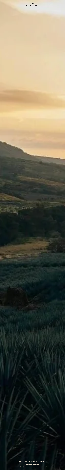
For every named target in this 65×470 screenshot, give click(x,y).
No (36, 464)
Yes (28, 464)
